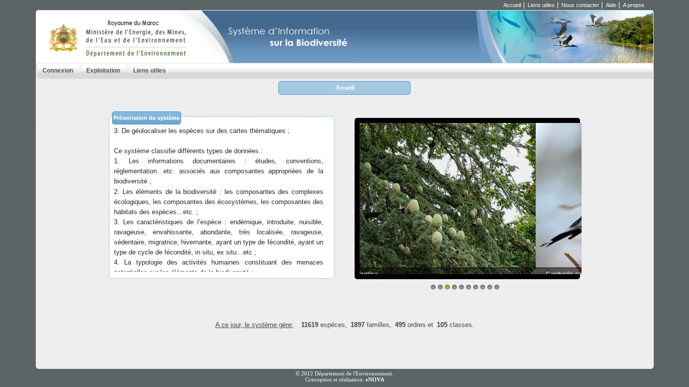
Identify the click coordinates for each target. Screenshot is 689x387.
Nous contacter (580, 5)
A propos (634, 5)
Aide (611, 5)
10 (497, 287)
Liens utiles (541, 5)
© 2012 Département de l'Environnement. (344, 373)
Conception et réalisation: (344, 379)
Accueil (512, 5)
